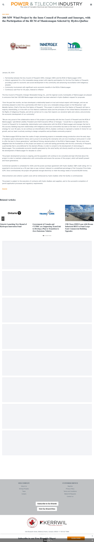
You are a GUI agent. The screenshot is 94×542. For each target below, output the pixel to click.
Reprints (70, 486)
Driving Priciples (24, 488)
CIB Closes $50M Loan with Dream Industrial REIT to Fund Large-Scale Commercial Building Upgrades (79, 227)
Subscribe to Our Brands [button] (47, 504)
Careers (24, 494)
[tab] (43, 235)
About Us (24, 486)
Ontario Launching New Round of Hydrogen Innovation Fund (13, 225)
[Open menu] (91, 4)
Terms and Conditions (70, 491)
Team (24, 491)
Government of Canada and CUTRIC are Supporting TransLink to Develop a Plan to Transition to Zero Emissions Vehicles (47, 227)
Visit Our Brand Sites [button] (47, 509)
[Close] (92, 536)
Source (4, 189)
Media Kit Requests (70, 494)
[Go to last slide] (2, 218)
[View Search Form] (3, 5)
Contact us (70, 496)
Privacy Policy (70, 488)
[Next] (91, 218)
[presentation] (14, 213)
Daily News (5, 14)
